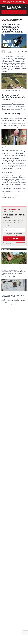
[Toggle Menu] (3, 7)
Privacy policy (7, 243)
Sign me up (14, 239)
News (2, 265)
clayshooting (16, 56)
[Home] (14, 7)
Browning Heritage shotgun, (12, 61)
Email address (14, 230)
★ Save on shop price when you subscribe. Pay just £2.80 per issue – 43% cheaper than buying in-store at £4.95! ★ (14, 2)
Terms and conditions (20, 242)
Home (2, 19)
